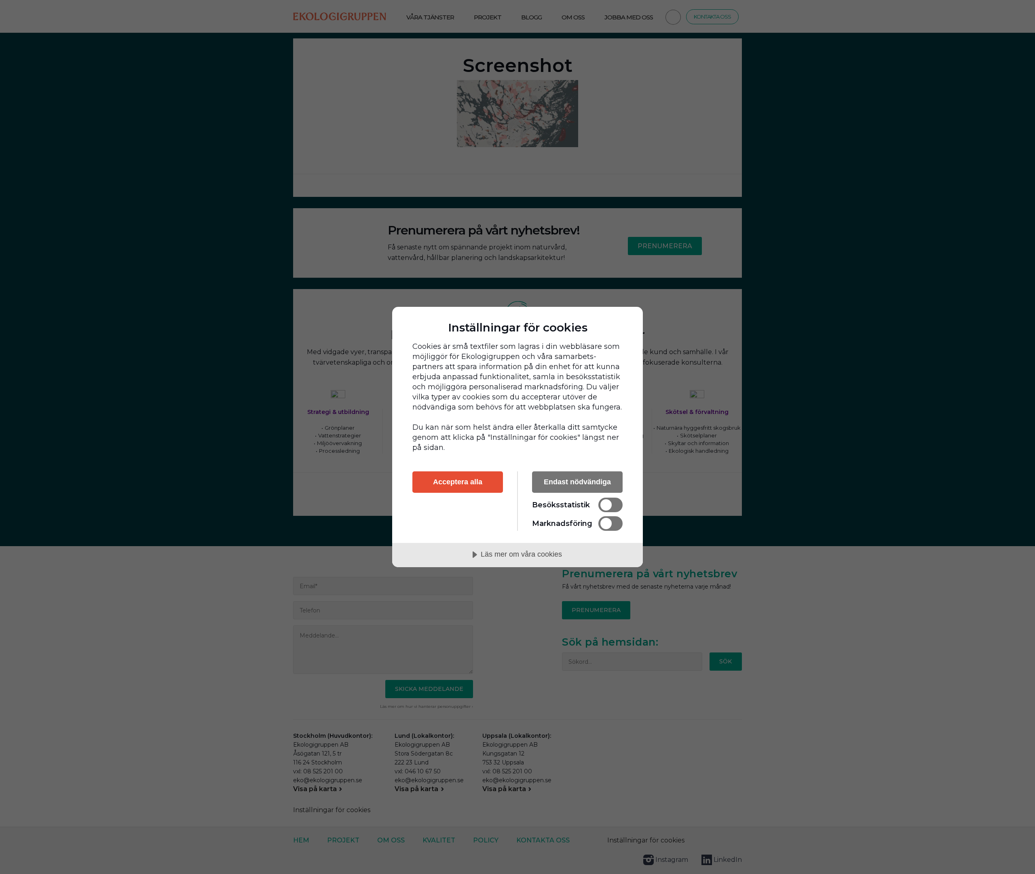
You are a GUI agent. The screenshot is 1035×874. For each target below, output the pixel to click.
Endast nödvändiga (577, 482)
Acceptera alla (457, 482)
